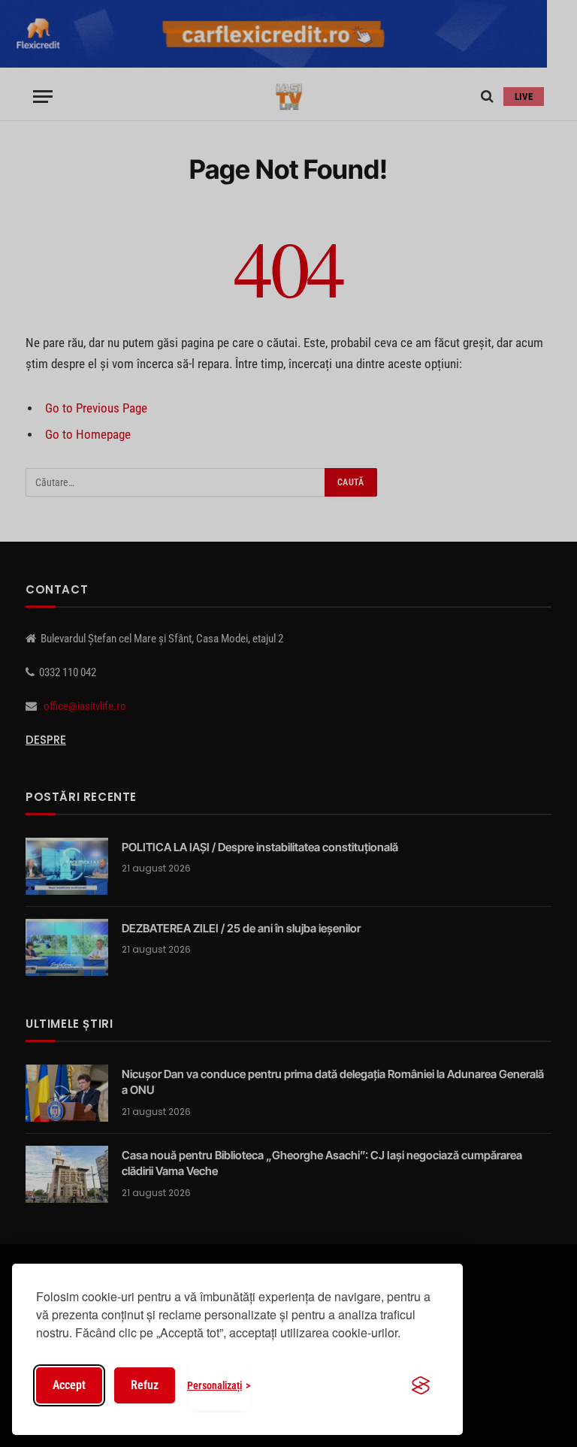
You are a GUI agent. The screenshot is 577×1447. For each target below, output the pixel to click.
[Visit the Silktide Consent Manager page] (421, 1385)
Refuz (145, 1385)
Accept (69, 1385)
